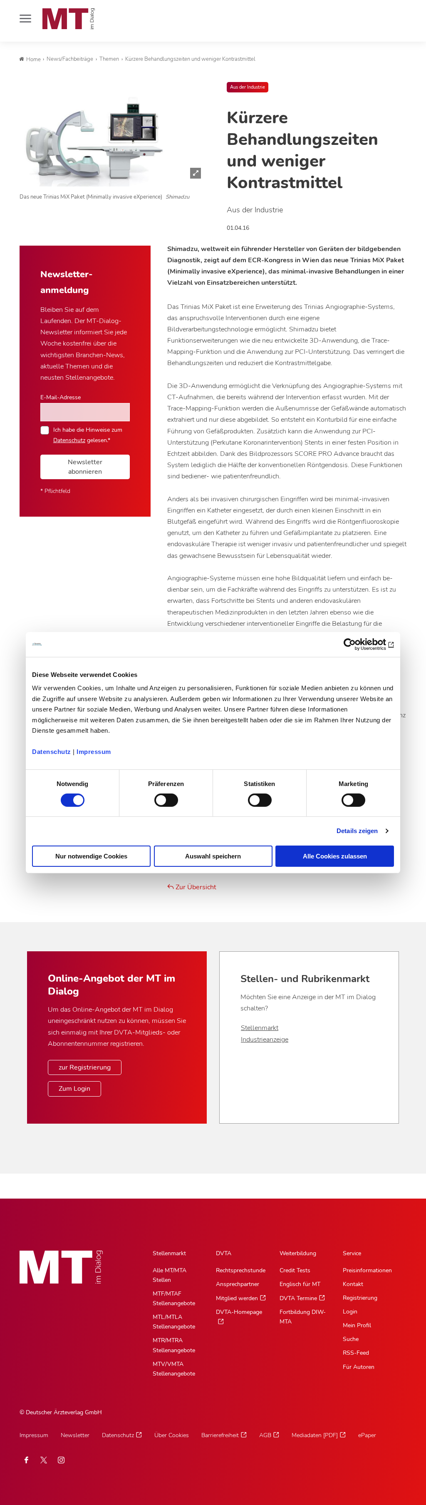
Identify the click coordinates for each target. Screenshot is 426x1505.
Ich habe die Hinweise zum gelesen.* (87, 434)
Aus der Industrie (247, 87)
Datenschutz (51, 751)
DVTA (223, 1253)
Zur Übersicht (195, 887)
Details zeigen (357, 830)
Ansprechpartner (237, 1284)
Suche (351, 1339)
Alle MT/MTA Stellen (169, 1275)
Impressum (94, 751)
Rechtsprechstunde (240, 1270)
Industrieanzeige (264, 1039)
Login (350, 1312)
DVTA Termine (298, 1298)
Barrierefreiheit (220, 1435)
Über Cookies (171, 1435)
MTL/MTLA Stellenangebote (174, 1322)
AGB (265, 1435)
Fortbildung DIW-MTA (303, 1317)
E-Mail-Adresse (60, 397)
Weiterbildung (298, 1253)
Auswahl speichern (213, 856)
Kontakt (353, 1284)
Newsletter (75, 1435)
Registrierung (360, 1298)
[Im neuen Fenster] (43, 1460)
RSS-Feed (356, 1353)
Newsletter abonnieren (85, 467)
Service (352, 1253)
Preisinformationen (367, 1270)
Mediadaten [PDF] (315, 1435)
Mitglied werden (237, 1298)
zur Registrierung (85, 1067)
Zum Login (74, 1088)
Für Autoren (358, 1367)
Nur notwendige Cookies (91, 856)
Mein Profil (357, 1325)
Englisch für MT (300, 1284)
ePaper (367, 1435)
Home (33, 59)
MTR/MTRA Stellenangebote (174, 1345)
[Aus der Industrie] (113, 133)
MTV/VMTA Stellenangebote (174, 1369)
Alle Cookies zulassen (335, 856)
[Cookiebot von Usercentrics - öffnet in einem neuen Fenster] (357, 644)
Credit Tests (295, 1270)
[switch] (158, 798)
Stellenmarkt (259, 1027)
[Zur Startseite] (68, 18)
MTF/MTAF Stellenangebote (174, 1298)
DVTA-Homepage (239, 1312)
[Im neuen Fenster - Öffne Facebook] (26, 1460)
